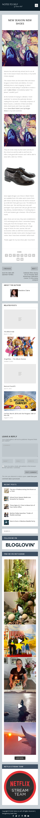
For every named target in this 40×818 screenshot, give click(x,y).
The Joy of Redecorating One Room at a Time (23, 490)
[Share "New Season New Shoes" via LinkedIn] (26, 255)
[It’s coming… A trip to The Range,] (20, 608)
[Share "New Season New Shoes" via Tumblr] (18, 255)
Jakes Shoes (12, 90)
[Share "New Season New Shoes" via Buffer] (30, 255)
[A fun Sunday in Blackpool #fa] (20, 641)
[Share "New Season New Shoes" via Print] (22, 259)
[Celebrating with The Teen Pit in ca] (20, 673)
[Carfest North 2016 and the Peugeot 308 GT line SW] (20, 401)
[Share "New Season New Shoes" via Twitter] (10, 255)
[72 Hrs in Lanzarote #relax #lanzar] (20, 738)
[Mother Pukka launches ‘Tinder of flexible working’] (6, 514)
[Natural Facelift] (20, 373)
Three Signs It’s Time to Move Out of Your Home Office (22, 506)
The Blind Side (9, 332)
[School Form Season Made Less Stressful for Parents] (6, 498)
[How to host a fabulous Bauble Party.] (6, 522)
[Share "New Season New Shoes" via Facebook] (6, 255)
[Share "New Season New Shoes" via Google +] (14, 255)
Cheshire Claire (24, 290)
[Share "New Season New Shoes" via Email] (18, 259)
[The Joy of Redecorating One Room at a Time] (6, 490)
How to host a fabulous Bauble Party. (22, 521)
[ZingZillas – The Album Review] (20, 346)
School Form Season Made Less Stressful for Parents (20, 498)
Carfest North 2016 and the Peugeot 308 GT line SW (20, 414)
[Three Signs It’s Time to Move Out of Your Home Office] (6, 506)
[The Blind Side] (20, 319)
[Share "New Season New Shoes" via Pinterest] (22, 255)
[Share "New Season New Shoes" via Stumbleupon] (34, 255)
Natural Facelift (10, 386)
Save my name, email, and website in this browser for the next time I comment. (19, 467)
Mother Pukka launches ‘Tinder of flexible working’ (21, 514)
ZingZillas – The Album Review (15, 359)
